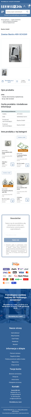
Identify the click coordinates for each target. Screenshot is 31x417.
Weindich (15, 344)
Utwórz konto (15, 379)
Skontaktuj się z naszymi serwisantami (10, 1)
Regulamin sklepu (15, 356)
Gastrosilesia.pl (15, 333)
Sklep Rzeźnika (15, 335)
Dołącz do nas (15, 365)
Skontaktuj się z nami (15, 402)
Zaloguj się (15, 376)
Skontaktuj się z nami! (9, 81)
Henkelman (15, 341)
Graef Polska (15, 338)
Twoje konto (15, 369)
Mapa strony (15, 362)
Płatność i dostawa (15, 353)
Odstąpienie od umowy (15, 382)
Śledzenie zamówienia (15, 373)
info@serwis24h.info (15, 398)
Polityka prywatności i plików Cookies (15, 359)
